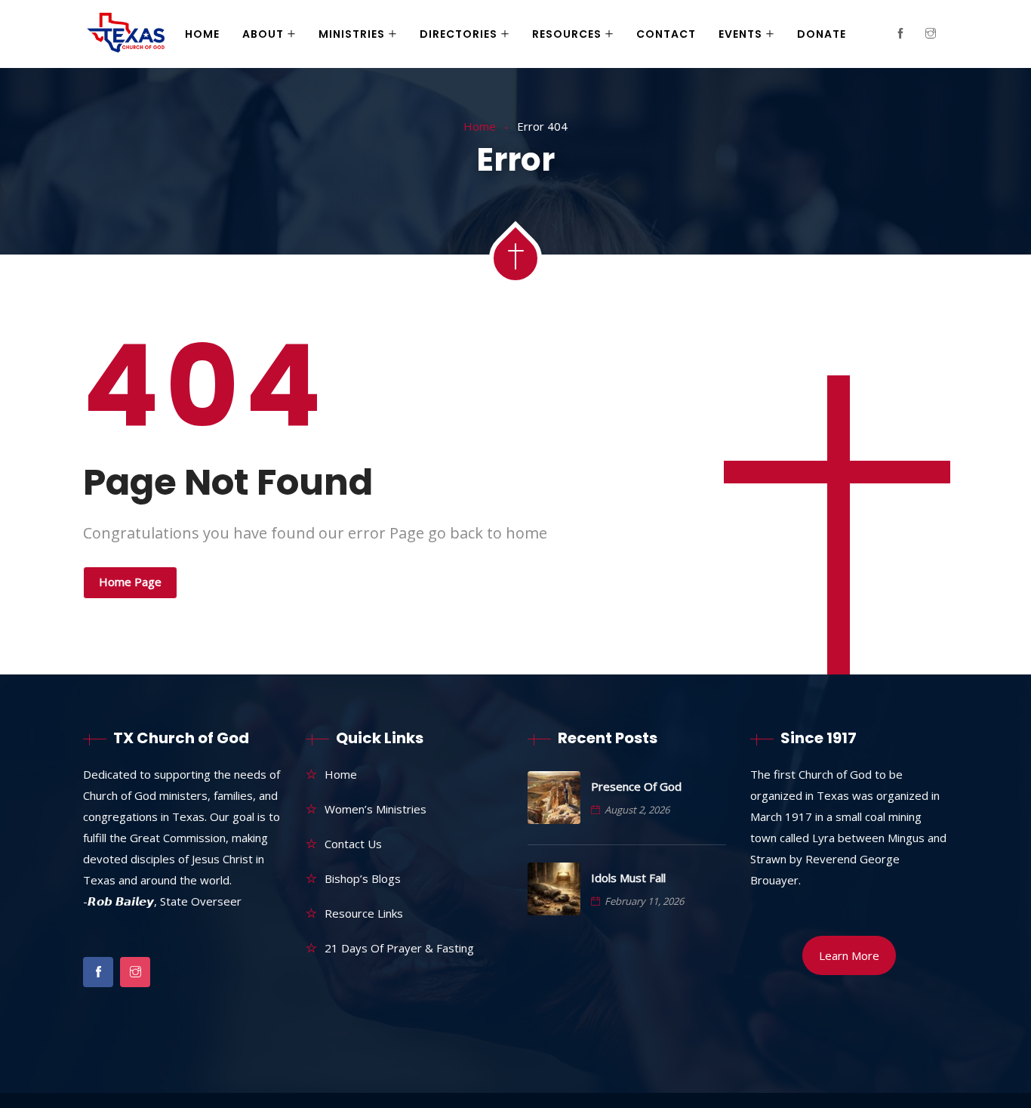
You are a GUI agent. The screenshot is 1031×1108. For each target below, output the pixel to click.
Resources (567, 34)
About (263, 34)
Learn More (849, 955)
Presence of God (636, 786)
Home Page (130, 581)
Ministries (352, 34)
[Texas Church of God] (126, 34)
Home (202, 34)
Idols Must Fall (628, 877)
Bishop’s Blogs (363, 878)
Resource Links (364, 913)
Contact (666, 34)
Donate (821, 34)
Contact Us (353, 843)
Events (740, 34)
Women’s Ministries (375, 808)
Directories (458, 34)
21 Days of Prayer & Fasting (399, 947)
